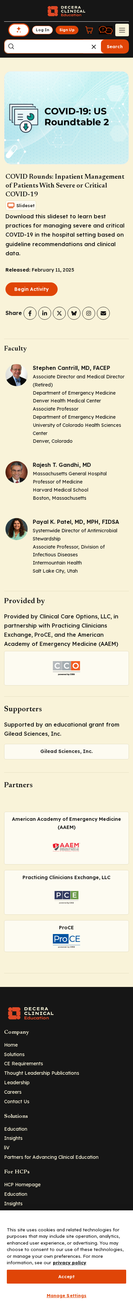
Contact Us (16, 1101)
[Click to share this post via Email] (103, 313)
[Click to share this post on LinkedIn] (44, 313)
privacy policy (69, 1262)
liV (7, 1147)
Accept (66, 1276)
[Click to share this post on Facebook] (30, 313)
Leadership (17, 1082)
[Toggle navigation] (122, 30)
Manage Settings (67, 1295)
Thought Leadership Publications (41, 1073)
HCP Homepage (22, 1184)
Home (11, 1045)
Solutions (14, 1054)
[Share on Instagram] (88, 313)
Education (15, 1129)
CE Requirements (23, 1063)
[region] (66, 1259)
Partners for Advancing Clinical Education (51, 1157)
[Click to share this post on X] (59, 313)
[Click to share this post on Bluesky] (74, 313)
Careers (12, 1092)
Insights (13, 1138)
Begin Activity (31, 289)
